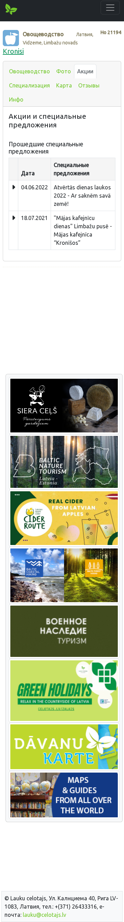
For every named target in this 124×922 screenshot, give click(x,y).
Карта (64, 85)
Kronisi (13, 51)
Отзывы (89, 85)
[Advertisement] (62, 321)
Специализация (29, 85)
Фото (63, 71)
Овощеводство (29, 71)
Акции (85, 71)
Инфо (16, 99)
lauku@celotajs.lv (44, 915)
